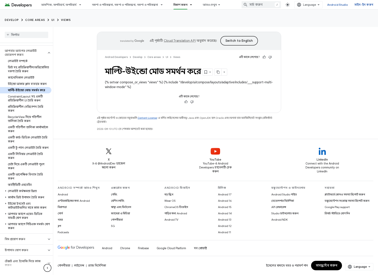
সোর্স (60, 213)
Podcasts (63, 232)
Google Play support (337, 207)
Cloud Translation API (180, 41)
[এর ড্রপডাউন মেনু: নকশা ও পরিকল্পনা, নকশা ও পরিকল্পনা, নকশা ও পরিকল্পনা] (163, 4)
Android (63, 194)
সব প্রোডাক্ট (200, 248)
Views (66, 20)
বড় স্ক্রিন (168, 194)
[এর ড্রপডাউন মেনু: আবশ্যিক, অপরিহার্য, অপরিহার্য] (82, 4)
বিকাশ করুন (180, 5)
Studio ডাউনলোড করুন (284, 213)
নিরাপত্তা (62, 207)
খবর (60, 219)
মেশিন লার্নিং (117, 201)
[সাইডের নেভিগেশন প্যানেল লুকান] (47, 268)
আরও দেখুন (210, 5)
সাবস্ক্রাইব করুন (326, 266)
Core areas (35, 20)
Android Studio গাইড (284, 194)
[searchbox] (26, 35)
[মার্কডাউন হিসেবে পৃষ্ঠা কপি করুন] (218, 72)
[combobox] (261, 4)
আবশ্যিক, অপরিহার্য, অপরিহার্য (59, 5)
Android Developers (116, 57)
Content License (147, 118)
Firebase (143, 248)
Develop (12, 20)
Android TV (171, 219)
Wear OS (170, 201)
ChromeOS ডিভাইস (176, 207)
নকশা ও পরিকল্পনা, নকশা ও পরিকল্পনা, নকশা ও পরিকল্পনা (125, 5)
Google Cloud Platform (171, 248)
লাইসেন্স (79, 265)
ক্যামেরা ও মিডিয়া (120, 213)
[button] (23, 53)
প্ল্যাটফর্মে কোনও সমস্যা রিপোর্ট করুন (345, 194)
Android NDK (279, 219)
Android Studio (337, 5)
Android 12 (225, 226)
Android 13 (224, 219)
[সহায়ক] (264, 57)
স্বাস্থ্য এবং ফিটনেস (121, 207)
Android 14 (225, 213)
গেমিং (114, 194)
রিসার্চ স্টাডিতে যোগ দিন (337, 213)
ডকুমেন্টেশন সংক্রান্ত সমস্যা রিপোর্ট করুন (347, 201)
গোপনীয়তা (117, 219)
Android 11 (224, 232)
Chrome (125, 248)
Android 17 (225, 194)
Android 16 (225, 201)
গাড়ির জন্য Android (175, 213)
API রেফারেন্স (278, 207)
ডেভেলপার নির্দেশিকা (282, 201)
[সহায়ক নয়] (270, 57)
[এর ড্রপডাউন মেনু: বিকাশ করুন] (192, 4)
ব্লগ (59, 226)
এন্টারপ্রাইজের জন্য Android (74, 201)
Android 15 (225, 207)
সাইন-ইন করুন (363, 5)
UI (53, 20)
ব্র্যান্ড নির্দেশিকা (97, 265)
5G (113, 226)
